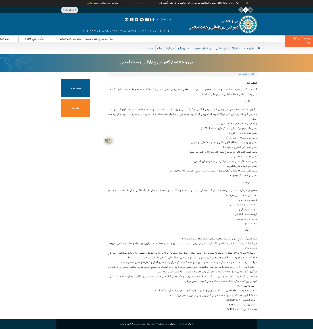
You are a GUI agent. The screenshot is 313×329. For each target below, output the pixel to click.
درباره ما (83, 30)
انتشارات (156, 30)
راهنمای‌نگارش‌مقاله (127, 30)
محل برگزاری (184, 48)
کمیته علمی (222, 48)
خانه (252, 74)
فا (246, 9)
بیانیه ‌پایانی (75, 88)
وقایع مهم (249, 48)
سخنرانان (236, 48)
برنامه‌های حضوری (203, 48)
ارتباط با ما (94, 30)
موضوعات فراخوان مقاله (302, 40)
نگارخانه (75, 108)
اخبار (165, 30)
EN (250, 9)
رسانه (159, 48)
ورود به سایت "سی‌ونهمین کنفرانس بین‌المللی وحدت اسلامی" (115, 3)
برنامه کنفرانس (143, 30)
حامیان (149, 48)
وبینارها (170, 48)
